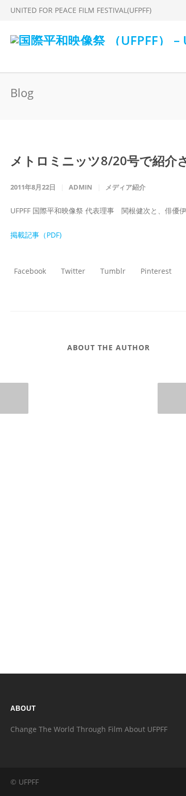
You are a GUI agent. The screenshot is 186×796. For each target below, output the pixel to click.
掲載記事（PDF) (35, 235)
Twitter (72, 271)
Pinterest (155, 271)
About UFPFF (146, 729)
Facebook (29, 271)
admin (80, 187)
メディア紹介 (125, 187)
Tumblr (112, 271)
